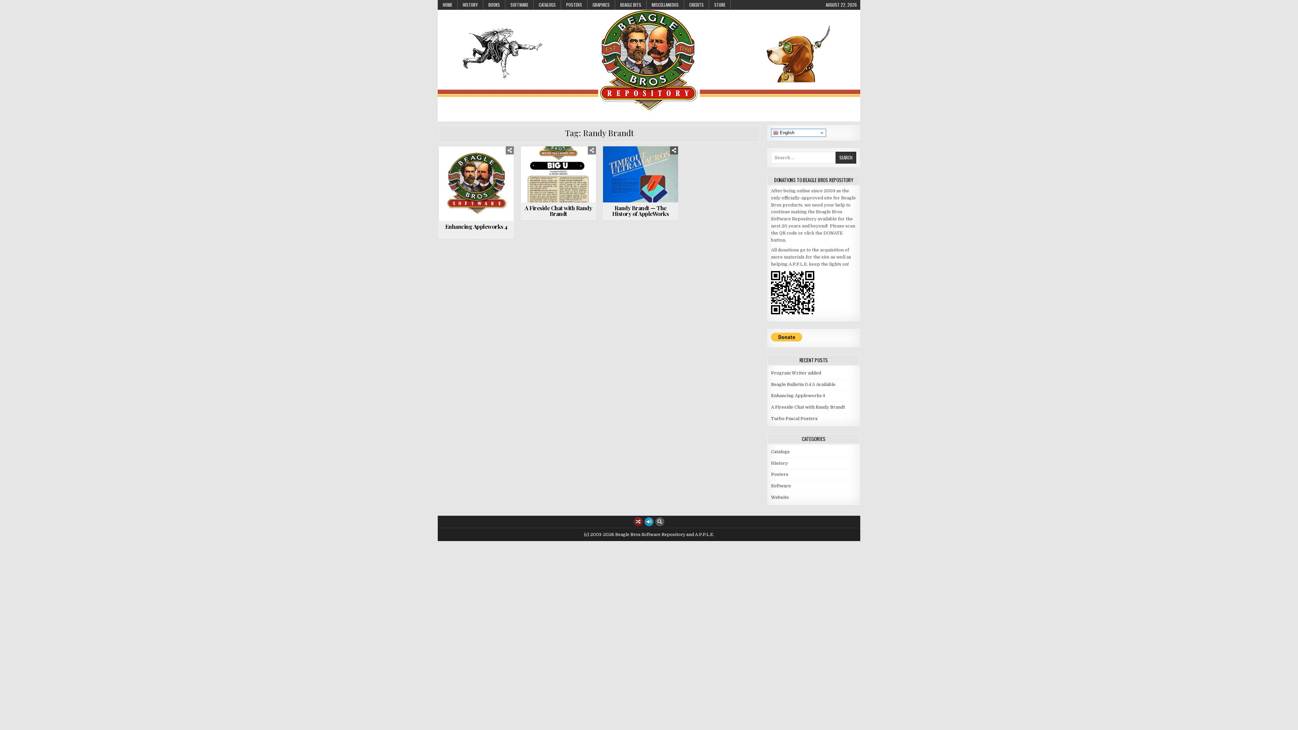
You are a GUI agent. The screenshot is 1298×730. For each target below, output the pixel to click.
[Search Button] (659, 521)
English (786, 132)
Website (643, 163)
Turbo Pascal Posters (794, 418)
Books (494, 4)
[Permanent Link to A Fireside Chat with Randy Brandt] (558, 174)
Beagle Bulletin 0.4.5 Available (803, 384)
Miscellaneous (665, 4)
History (470, 4)
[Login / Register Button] (649, 521)
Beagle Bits (630, 4)
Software (519, 4)
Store (719, 4)
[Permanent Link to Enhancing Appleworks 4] (476, 183)
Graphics (601, 4)
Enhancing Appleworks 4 (476, 226)
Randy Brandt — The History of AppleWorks (640, 210)
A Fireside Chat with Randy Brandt (558, 210)
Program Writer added (796, 372)
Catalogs (547, 4)
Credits (696, 4)
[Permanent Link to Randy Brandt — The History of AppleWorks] (640, 174)
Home (447, 4)
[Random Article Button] (638, 521)
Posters (574, 4)
